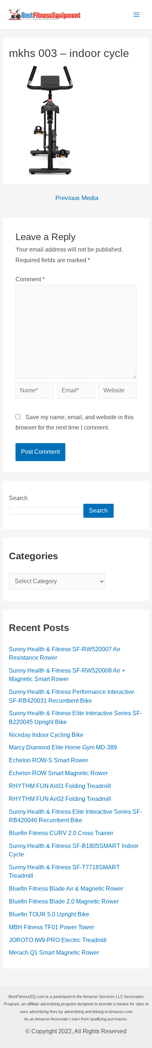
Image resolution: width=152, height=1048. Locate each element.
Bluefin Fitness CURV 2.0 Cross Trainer (61, 833)
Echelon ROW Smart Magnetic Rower (58, 773)
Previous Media (76, 198)
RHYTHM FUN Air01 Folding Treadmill (60, 786)
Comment (30, 279)
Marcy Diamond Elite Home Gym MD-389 (63, 747)
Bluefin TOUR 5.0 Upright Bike (49, 914)
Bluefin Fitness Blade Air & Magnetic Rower (66, 888)
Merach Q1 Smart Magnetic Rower (54, 952)
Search (18, 498)
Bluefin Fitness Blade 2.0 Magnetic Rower (64, 901)
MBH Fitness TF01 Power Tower (51, 927)
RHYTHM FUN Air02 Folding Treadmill (60, 799)
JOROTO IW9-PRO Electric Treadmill (58, 940)
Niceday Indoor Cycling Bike (46, 735)
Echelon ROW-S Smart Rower (48, 760)
